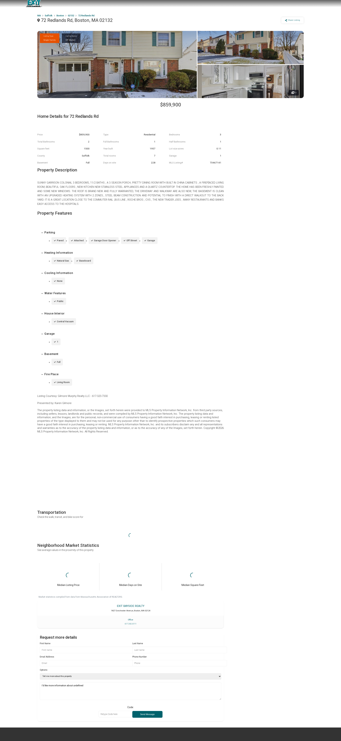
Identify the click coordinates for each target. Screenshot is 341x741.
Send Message (147, 714)
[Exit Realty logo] (34, 3)
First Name (45, 643)
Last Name (137, 643)
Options (43, 670)
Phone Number (139, 657)
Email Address (47, 657)
